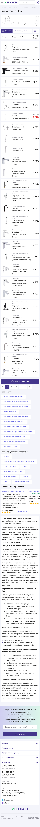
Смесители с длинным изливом (15, 427)
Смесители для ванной (22, 24)
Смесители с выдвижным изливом (16, 407)
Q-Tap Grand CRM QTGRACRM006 (13, 491)
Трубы (6, 482)
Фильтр (8, 31)
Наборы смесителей (8, 23)
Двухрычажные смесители (13, 396)
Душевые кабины (10, 476)
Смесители (33, 7)
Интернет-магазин (6, 7)
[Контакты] (38, 2)
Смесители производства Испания (16, 417)
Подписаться (20, 734)
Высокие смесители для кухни (14, 442)
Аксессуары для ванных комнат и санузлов (19, 461)
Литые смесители (10, 412)
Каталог (16, 7)
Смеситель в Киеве (10, 447)
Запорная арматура (22, 482)
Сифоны (25, 476)
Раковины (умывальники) (13, 471)
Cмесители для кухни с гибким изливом (18, 432)
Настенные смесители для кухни (15, 437)
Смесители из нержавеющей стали (16, 402)
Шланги (6, 456)
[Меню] (2, 2)
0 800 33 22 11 (8, 766)
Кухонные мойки (10, 466)
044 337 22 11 (8, 772)
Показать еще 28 (22, 381)
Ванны (25, 466)
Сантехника (24, 7)
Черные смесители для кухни (14, 422)
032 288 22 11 (8, 775)
